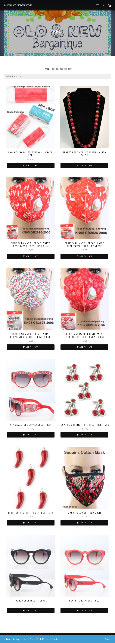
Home (46, 68)
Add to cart (32, 165)
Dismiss (108, 639)
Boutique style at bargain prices (18, 5)
